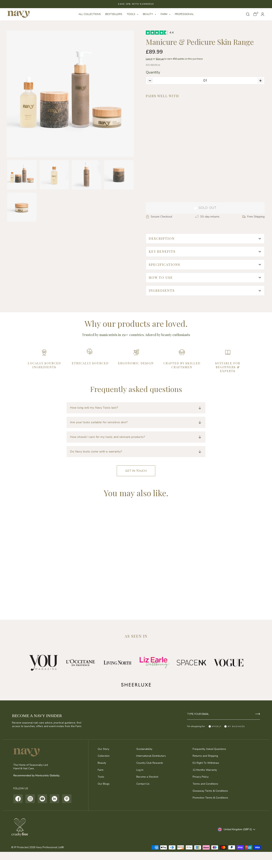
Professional (184, 14)
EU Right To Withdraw (206, 763)
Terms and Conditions (205, 784)
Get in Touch (136, 471)
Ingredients (162, 290)
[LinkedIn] (54, 798)
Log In (139, 770)
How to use (161, 277)
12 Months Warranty (205, 770)
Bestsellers (113, 14)
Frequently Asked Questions (209, 749)
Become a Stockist (147, 777)
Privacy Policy (201, 777)
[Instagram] (30, 798)
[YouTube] (42, 798)
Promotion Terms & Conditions (210, 797)
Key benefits (162, 251)
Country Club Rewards (149, 763)
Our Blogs (104, 784)
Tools (131, 14)
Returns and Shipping (205, 756)
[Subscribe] (257, 714)
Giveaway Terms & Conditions (210, 791)
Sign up (160, 59)
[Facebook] (18, 798)
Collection (104, 756)
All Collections (89, 14)
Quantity (153, 72)
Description (162, 238)
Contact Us (143, 784)
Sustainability (144, 749)
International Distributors (151, 756)
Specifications (164, 264)
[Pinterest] (67, 798)
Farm (164, 14)
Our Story (103, 749)
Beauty (148, 14)
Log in (149, 59)
